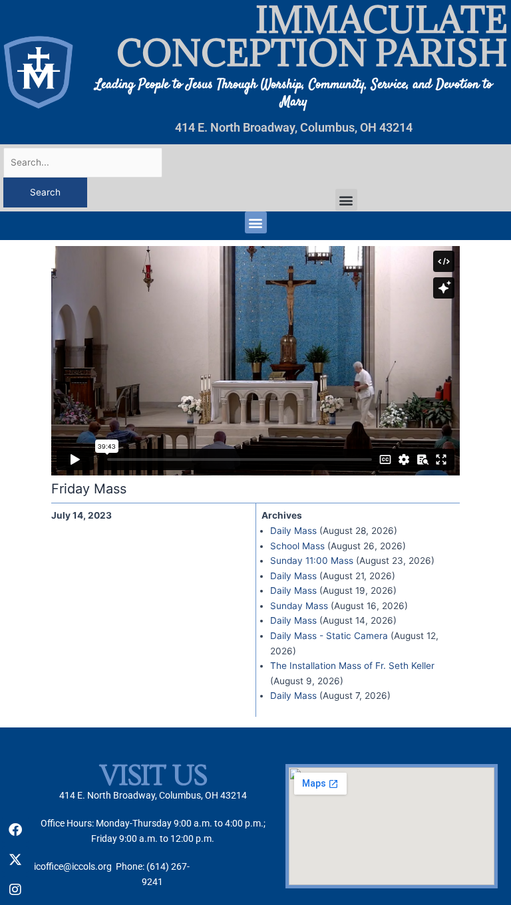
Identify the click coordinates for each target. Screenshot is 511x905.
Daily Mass (293, 530)
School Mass (297, 546)
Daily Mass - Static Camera (329, 635)
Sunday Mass (299, 605)
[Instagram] (15, 889)
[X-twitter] (15, 859)
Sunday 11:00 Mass (311, 560)
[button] (346, 200)
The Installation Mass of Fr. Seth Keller (352, 665)
